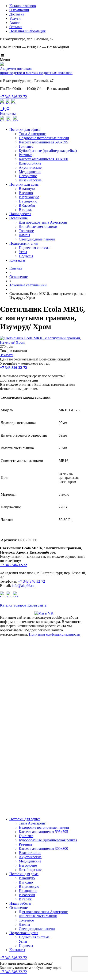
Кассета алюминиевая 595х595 (43, 142)
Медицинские (30, 172)
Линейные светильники (38, 227)
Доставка (16, 14)
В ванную (27, 189)
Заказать (6, 355)
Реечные (25, 155)
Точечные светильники (28, 285)
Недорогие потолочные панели (44, 138)
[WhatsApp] (2, 105)
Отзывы (15, 27)
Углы (23, 252)
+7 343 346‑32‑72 (13, 97)
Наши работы (20, 214)
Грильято (26, 146)
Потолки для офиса (24, 129)
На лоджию (28, 201)
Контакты (17, 260)
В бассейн (27, 205)
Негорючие (28, 176)
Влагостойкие (30, 163)
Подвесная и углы (23, 243)
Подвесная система (34, 248)
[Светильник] (44, 342)
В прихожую (29, 197)
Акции (14, 23)
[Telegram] (8, 105)
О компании (19, 10)
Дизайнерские (30, 180)
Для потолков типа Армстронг (43, 222)
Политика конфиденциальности (54, 634)
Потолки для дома (23, 184)
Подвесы (26, 256)
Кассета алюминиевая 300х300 (43, 159)
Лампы (24, 235)
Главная (15, 268)
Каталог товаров (22, 6)
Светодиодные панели (37, 239)
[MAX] (13, 105)
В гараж (25, 210)
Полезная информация (27, 31)
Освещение (18, 218)
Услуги (15, 18)
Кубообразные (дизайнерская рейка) (48, 151)
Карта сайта (36, 605)
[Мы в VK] (44, 613)
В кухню (26, 193)
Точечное (26, 231)
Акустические (30, 167)
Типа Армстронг (32, 134)
